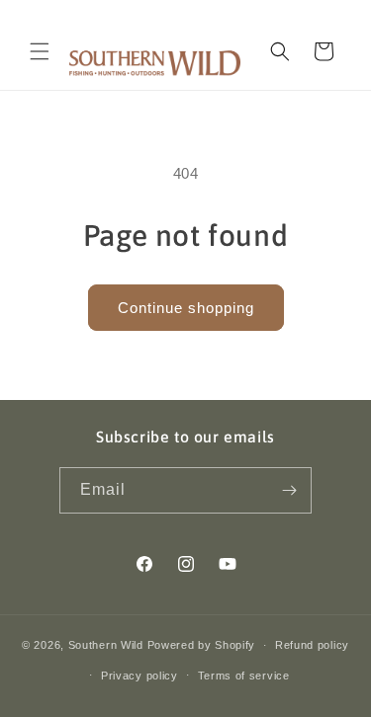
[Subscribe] (289, 490)
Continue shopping (186, 307)
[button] (39, 51)
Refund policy (312, 645)
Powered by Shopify (201, 645)
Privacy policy (139, 675)
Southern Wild (105, 645)
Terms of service (244, 675)
